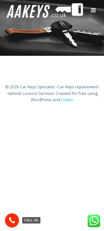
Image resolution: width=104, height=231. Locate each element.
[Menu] (93, 10)
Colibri (67, 99)
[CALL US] (12, 220)
